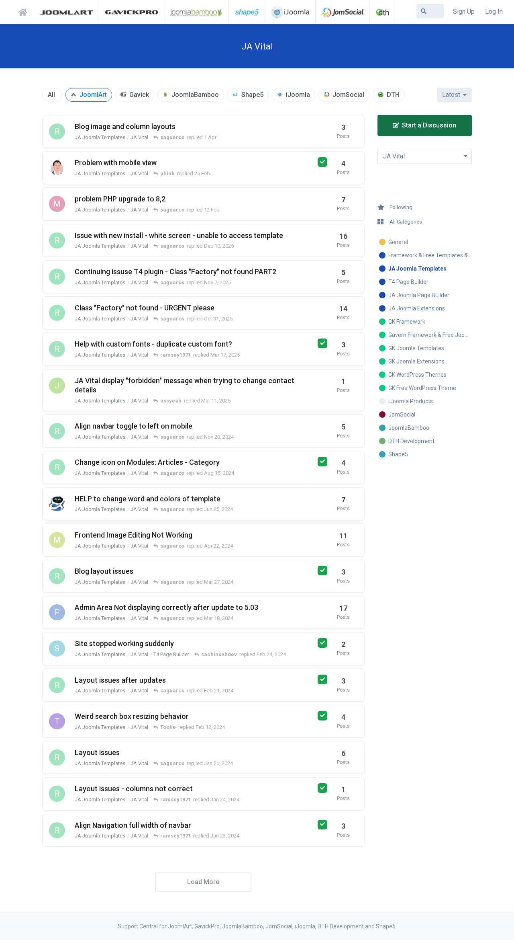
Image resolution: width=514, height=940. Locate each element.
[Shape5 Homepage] (247, 11)
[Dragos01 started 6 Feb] (57, 168)
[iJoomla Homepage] (290, 11)
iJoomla (298, 95)
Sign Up (464, 11)
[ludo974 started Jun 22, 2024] (57, 504)
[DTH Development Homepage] (382, 11)
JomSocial (348, 95)
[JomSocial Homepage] (342, 11)
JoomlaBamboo (195, 95)
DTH (393, 95)
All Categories (406, 222)
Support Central (25, 11)
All (51, 95)
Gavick (139, 95)
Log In (494, 11)
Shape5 (252, 95)
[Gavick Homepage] (131, 11)
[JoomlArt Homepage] (66, 11)
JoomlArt (93, 95)
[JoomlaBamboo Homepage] (196, 11)
